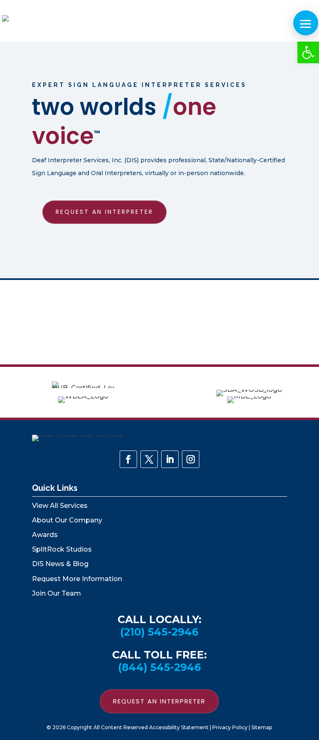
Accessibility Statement (179, 727)
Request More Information (77, 579)
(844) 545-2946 (159, 667)
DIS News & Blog (60, 564)
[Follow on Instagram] (190, 459)
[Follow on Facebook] (128, 459)
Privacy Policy (230, 727)
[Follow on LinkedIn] (170, 459)
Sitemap (261, 727)
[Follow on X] (149, 459)
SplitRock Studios (62, 549)
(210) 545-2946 (159, 632)
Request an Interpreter (104, 212)
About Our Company (67, 520)
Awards (45, 535)
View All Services (60, 506)
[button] (308, 52)
